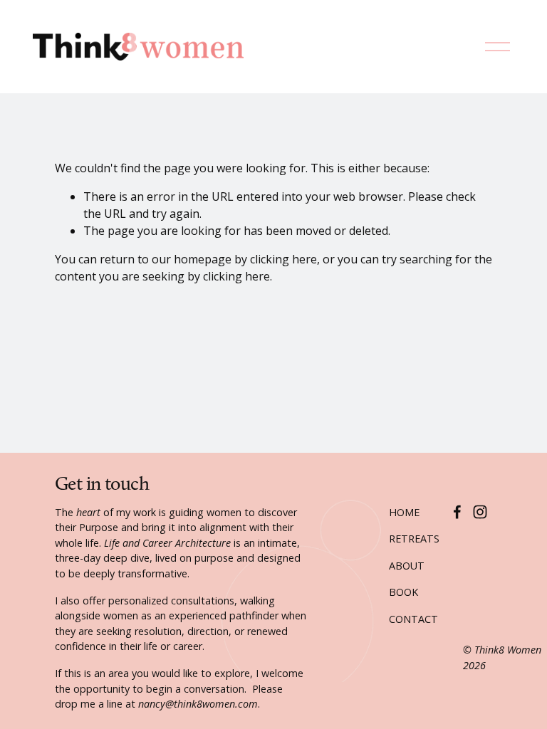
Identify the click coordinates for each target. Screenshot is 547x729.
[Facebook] (457, 512)
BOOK (403, 592)
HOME (404, 512)
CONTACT (413, 619)
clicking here (283, 259)
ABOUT (406, 565)
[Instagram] (480, 512)
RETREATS (414, 538)
